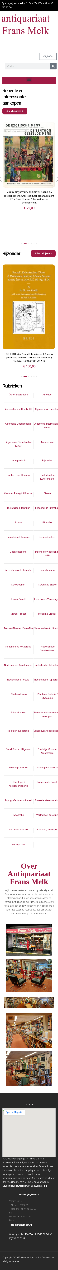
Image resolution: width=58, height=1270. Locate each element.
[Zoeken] (53, 66)
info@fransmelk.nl (20, 1224)
